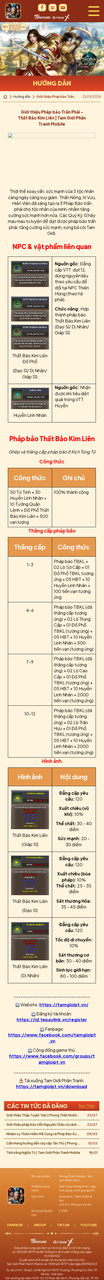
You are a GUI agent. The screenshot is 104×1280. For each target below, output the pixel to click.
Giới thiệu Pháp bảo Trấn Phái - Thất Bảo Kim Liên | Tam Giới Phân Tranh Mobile (57, 96)
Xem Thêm (87, 1106)
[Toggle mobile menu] (94, 11)
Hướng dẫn (22, 96)
